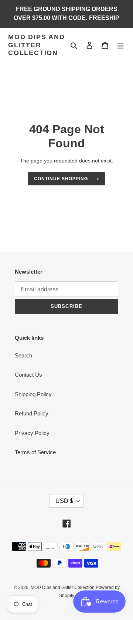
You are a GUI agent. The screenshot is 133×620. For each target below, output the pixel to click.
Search (23, 355)
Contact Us (28, 374)
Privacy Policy (32, 433)
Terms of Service (35, 452)
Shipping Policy (33, 394)
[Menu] (120, 45)
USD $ (64, 501)
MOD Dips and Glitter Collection (36, 44)
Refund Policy (31, 413)
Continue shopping (61, 178)
